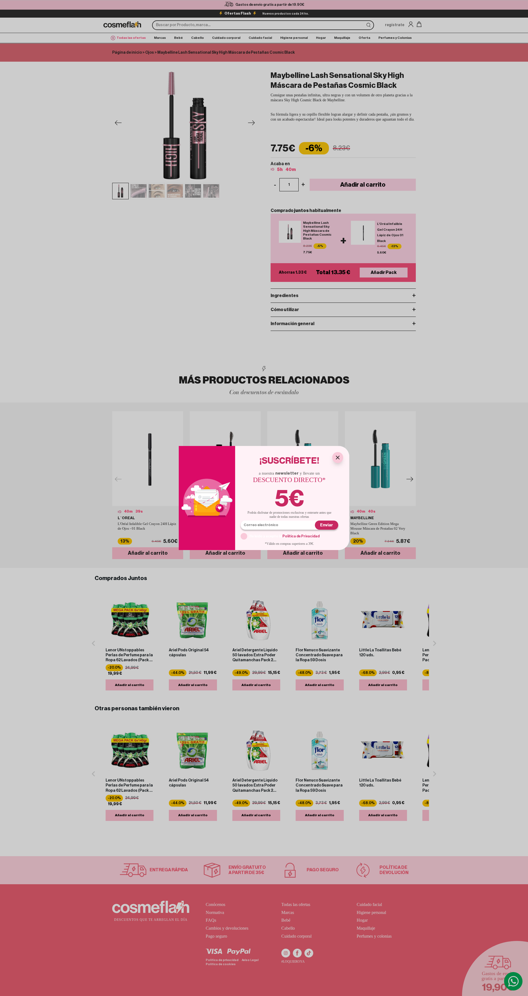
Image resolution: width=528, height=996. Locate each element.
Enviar (326, 525)
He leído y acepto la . (284, 536)
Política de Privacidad (301, 536)
